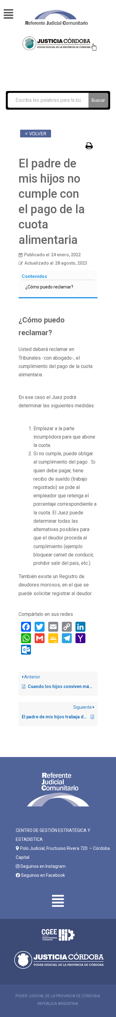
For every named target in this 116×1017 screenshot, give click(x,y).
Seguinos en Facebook (42, 875)
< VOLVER (35, 133)
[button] (11, 14)
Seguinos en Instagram (42, 866)
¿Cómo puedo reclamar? (49, 286)
